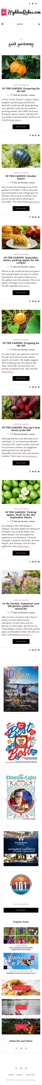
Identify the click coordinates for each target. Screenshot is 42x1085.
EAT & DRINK (21, 988)
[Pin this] (38, 135)
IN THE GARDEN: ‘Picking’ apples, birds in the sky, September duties (21, 515)
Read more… (15, 120)
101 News (13, 971)
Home (11, 1075)
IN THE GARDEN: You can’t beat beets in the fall (21, 429)
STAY (21, 1027)
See (31, 971)
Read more (21, 127)
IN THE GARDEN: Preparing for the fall (21, 89)
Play (27, 971)
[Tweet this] (33, 135)
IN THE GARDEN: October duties (21, 177)
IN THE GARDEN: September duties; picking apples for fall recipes (21, 260)
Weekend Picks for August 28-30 (21, 973)
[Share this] (30, 135)
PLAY (21, 1007)
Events (21, 971)
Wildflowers (21, 945)
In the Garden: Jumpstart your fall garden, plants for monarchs (21, 606)
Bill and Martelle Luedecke (24, 95)
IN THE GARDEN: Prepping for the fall (21, 344)
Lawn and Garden (21, 85)
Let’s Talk (30, 1075)
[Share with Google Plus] (35, 135)
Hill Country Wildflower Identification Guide (21, 948)
